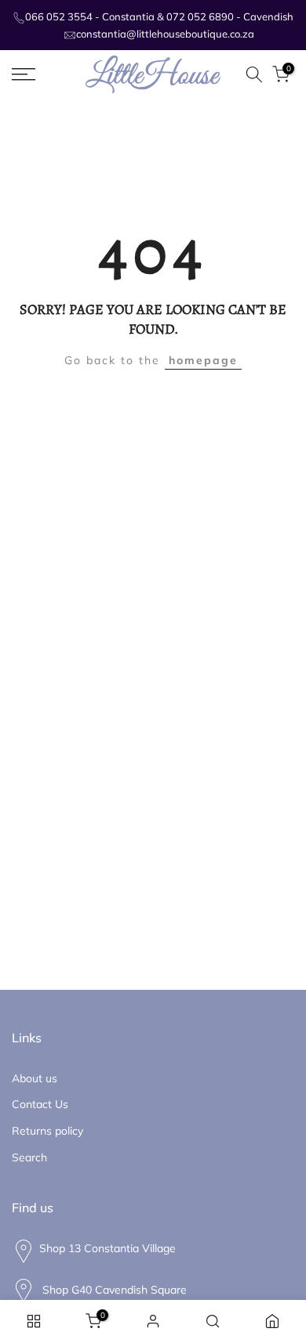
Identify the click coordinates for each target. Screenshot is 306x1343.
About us (34, 1078)
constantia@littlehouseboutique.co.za (165, 33)
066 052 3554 (59, 16)
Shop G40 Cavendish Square (113, 1289)
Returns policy (47, 1131)
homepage (203, 360)
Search (29, 1157)
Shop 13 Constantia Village (107, 1248)
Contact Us (40, 1104)
